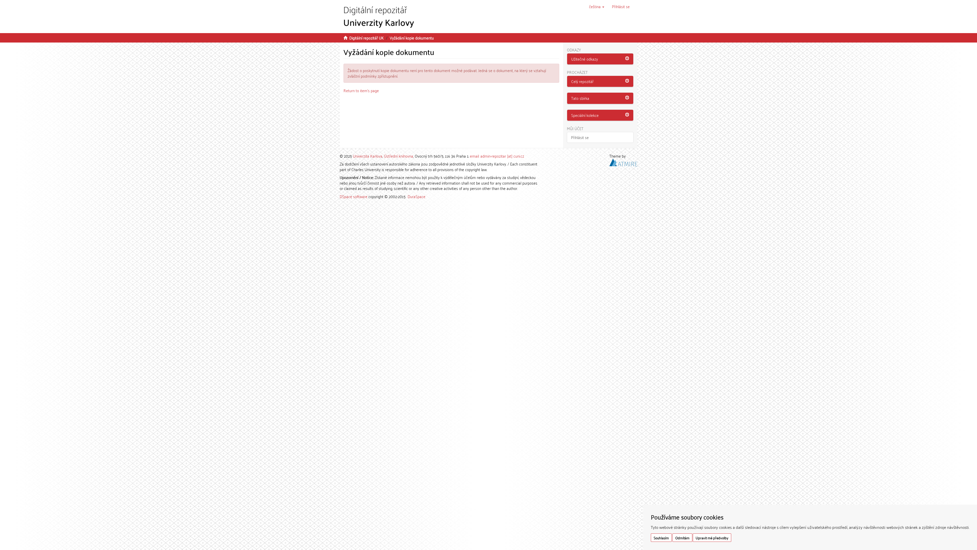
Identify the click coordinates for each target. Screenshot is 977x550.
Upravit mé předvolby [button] (712, 537)
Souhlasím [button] (661, 537)
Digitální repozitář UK (366, 37)
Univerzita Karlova (367, 155)
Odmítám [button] (682, 537)
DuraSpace (416, 196)
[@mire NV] (623, 161)
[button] (596, 6)
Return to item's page (361, 90)
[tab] (600, 59)
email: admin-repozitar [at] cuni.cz (497, 155)
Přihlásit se (580, 137)
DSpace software (353, 196)
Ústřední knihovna (398, 155)
